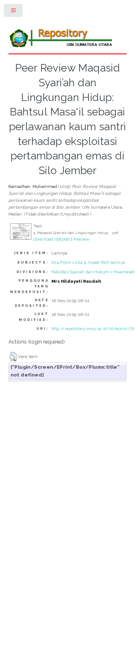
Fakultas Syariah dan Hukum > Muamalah (93, 271)
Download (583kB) (51, 239)
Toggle (13, 12)
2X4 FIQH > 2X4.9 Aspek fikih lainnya (88, 262)
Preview (81, 239)
